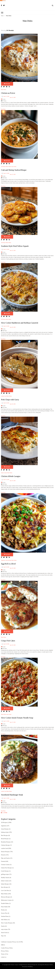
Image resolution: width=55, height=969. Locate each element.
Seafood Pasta (4, 916)
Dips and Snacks (5, 858)
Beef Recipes (4, 835)
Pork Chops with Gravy (10, 399)
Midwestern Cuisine (6, 900)
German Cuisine (5, 864)
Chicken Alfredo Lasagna (10, 476)
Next (6, 812)
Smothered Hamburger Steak (12, 795)
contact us (3, 957)
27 (4, 812)
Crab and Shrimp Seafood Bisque (13, 170)
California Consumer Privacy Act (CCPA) (12, 942)
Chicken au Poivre (8, 93)
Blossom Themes (49, 964)
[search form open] (52, 5)
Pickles (3, 910)
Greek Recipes (5, 871)
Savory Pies (4, 913)
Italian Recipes (5, 884)
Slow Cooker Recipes (6, 923)
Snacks (3, 926)
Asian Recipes (8, 560)
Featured (3, 861)
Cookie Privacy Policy (7, 948)
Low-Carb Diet (5, 890)
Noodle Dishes (5, 903)
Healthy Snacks (5, 877)
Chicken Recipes (5, 845)
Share (7, 83)
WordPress (30, 966)
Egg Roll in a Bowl (8, 564)
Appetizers (3, 560)
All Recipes (3, 166)
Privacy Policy (5, 951)
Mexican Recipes (5, 897)
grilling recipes (5, 874)
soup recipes (13, 166)
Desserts (3, 855)
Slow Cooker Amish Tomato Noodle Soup (17, 718)
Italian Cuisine (4, 472)
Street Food (4, 932)
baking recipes (5, 832)
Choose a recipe (14, 964)
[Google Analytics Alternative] (3, 1)
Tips (2, 935)
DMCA (3, 945)
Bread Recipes (5, 838)
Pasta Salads (4, 906)
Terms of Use (4, 954)
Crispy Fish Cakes (8, 641)
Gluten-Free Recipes (6, 867)
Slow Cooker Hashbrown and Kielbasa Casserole (19, 323)
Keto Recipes (4, 887)
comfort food (3, 396)
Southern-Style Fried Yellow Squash (15, 246)
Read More (3, 109)
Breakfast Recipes (5, 842)
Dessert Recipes (5, 851)
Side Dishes (4, 919)
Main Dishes (3, 89)
